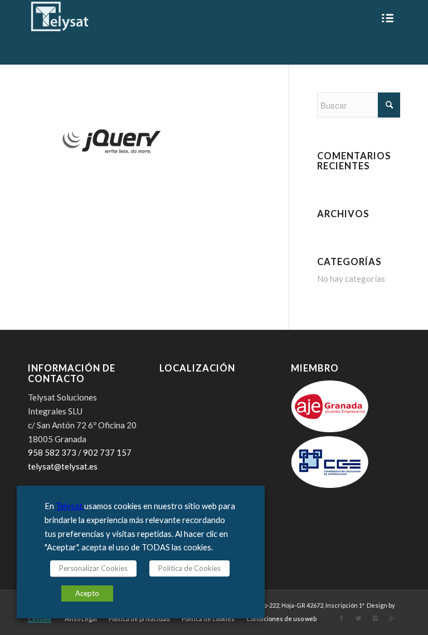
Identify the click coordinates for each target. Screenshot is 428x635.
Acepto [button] (87, 593)
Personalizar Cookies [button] (93, 568)
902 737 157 (107, 452)
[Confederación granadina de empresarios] (330, 485)
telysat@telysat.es (63, 466)
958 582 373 (52, 452)
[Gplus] (391, 618)
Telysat (70, 506)
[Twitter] (358, 618)
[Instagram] (375, 618)
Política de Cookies (189, 568)
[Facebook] (341, 618)
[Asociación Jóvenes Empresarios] (330, 429)
